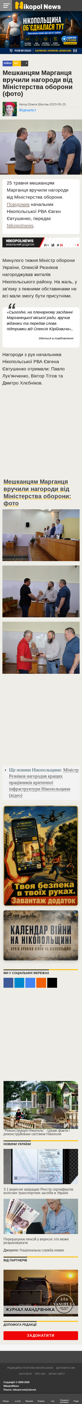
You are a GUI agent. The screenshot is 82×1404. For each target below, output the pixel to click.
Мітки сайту (57, 1373)
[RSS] (41, 983)
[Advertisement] (41, 434)
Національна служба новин (42, 1250)
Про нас (40, 1373)
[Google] (30, 983)
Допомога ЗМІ (65, 1368)
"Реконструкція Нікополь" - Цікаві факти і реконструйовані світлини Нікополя (36, 1132)
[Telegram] (19, 983)
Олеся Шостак (38, 104)
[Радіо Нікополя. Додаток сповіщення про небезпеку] (40, 856)
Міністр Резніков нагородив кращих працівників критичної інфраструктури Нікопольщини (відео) (44, 782)
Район (7, 63)
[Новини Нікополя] (37, 5)
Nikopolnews (20, 225)
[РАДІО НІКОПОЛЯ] (40, 935)
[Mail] (52, 983)
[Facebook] (8, 983)
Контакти (25, 1373)
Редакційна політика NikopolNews (30, 1368)
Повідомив (18, 204)
